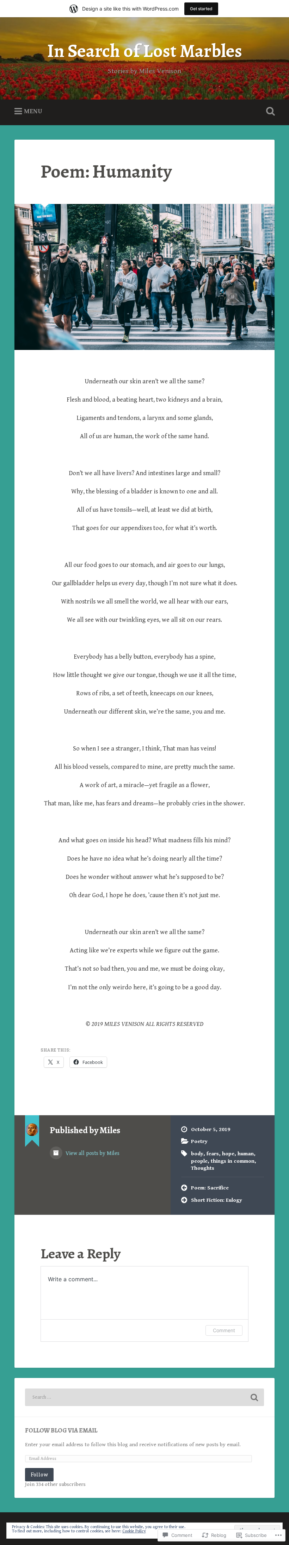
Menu (33, 111)
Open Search (269, 111)
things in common (232, 1161)
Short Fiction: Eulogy (216, 1200)
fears (213, 1154)
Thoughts (202, 1168)
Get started (201, 8)
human (246, 1154)
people (199, 1161)
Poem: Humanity (106, 171)
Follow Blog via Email (61, 1430)
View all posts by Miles (91, 1153)
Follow (39, 1474)
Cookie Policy (134, 1531)
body (197, 1154)
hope (228, 1154)
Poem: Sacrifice (210, 1188)
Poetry (199, 1141)
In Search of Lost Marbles (144, 50)
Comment (224, 1330)
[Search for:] (144, 1397)
